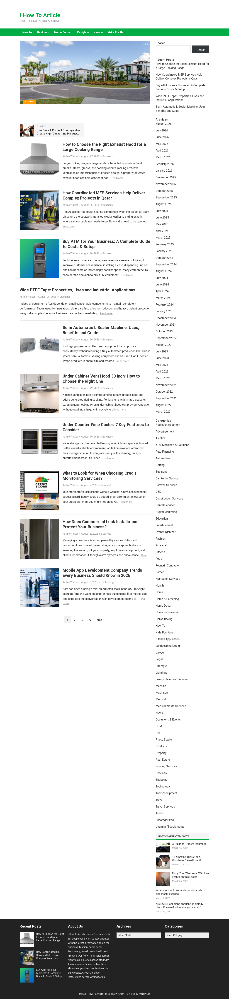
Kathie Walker (70, 156)
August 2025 (164, 204)
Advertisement (165, 431)
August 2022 (164, 405)
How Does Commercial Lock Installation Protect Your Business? (100, 524)
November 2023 (166, 324)
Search (160, 43)
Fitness (160, 552)
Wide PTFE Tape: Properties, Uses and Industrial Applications (77, 289)
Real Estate (163, 759)
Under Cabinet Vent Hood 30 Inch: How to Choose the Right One (101, 379)
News (97, 32)
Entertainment (164, 525)
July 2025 (162, 211)
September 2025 (166, 197)
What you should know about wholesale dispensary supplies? (179, 892)
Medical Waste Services (171, 706)
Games (160, 572)
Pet (158, 732)
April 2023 (162, 371)
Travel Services (165, 806)
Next (100, 619)
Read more (117, 178)
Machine (161, 686)
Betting (160, 465)
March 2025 (163, 237)
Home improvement (168, 612)
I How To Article (40, 15)
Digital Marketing (166, 512)
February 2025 (165, 244)
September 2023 (166, 338)
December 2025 (166, 177)
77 (89, 619)
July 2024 (162, 278)
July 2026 (162, 130)
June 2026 (162, 137)
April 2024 (162, 291)
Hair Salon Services (168, 578)
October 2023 (164, 331)
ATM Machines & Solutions (172, 445)
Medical (161, 699)
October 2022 (164, 391)
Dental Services (166, 505)
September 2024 (166, 264)
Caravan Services (166, 485)
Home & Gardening (167, 599)
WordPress (144, 994)
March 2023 (163, 378)
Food (159, 558)
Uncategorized (165, 820)
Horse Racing (164, 619)
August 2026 (164, 124)
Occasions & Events (168, 719)
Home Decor (62, 32)
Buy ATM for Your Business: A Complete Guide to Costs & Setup (49, 973)
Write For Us (115, 32)
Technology (107, 582)
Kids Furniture (164, 632)
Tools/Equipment (166, 793)
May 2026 (162, 144)
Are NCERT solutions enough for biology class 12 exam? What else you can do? (179, 905)
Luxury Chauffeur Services (172, 679)
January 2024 (164, 311)
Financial (106, 485)
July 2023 (162, 351)
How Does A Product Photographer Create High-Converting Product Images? (58, 133)
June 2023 (162, 358)
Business (43, 32)
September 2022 (166, 398)
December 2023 (166, 318)
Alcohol (160, 438)
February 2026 (165, 164)
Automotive (163, 458)
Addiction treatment (168, 424)
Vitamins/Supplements (170, 826)
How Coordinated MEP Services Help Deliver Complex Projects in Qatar (104, 195)
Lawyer (160, 652)
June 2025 (162, 217)
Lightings (161, 672)
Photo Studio (164, 739)
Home (159, 592)
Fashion (160, 538)
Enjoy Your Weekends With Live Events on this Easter (190, 875)
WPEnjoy (119, 994)
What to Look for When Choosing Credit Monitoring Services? (99, 476)
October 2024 (164, 258)
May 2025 (162, 224)
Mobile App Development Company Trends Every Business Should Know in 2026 (102, 573)
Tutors (160, 813)
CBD (158, 491)
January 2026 (164, 170)
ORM (159, 726)
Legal (159, 659)
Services (161, 773)
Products (161, 746)
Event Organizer (166, 532)
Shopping (161, 779)
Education (162, 518)
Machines (65, 296)
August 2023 (164, 345)
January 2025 (164, 251)
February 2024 (165, 304)
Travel (159, 799)
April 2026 (162, 150)
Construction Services (169, 498)
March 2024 (163, 298)
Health (160, 585)
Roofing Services (166, 766)
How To (27, 32)
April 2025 (162, 231)
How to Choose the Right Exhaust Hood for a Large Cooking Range (50, 937)
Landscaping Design (168, 645)
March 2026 (163, 157)
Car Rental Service (167, 478)
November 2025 (166, 184)
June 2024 (162, 284)
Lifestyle (81, 32)
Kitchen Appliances (168, 639)
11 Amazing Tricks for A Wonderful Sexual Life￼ (186, 858)
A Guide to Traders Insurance (189, 844)
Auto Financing (165, 451)
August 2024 (164, 271)
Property (161, 753)
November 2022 (166, 385)
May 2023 (162, 365)
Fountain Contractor (168, 565)
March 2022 (163, 411)
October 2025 (164, 191)
